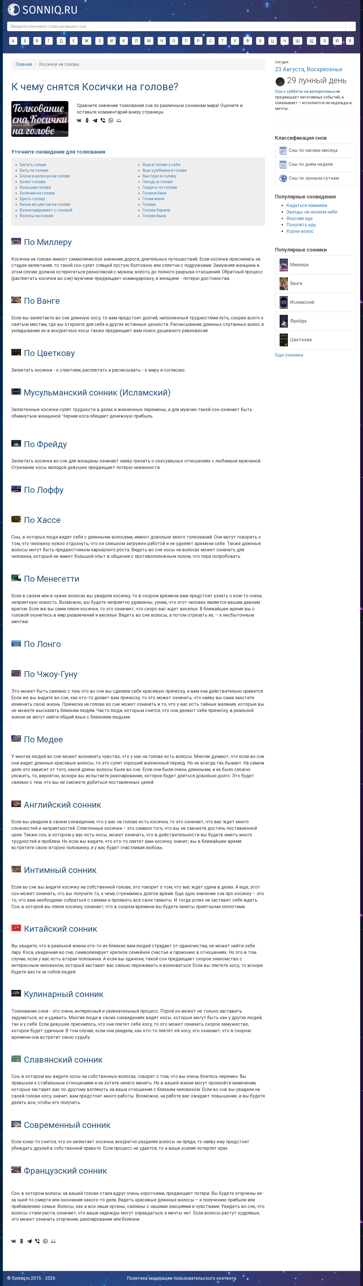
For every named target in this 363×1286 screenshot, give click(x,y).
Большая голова (35, 187)
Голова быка (154, 215)
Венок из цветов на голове (45, 204)
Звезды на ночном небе (311, 212)
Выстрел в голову (159, 176)
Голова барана (156, 210)
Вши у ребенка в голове (165, 170)
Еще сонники (289, 355)
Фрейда (298, 320)
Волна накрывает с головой (46, 210)
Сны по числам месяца (313, 150)
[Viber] (103, 120)
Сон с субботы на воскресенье (305, 91)
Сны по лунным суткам (314, 178)
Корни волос (300, 231)
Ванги (296, 283)
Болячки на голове (37, 193)
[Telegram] (95, 120)
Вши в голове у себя (161, 164)
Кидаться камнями (306, 205)
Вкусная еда (299, 218)
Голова (149, 204)
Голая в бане (154, 193)
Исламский (302, 302)
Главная (24, 64)
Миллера (299, 264)
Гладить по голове (160, 187)
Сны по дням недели (311, 164)
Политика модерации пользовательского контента (181, 1278)
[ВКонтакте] (79, 120)
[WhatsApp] (110, 120)
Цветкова (301, 339)
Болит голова (32, 181)
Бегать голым (33, 164)
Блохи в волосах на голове (45, 176)
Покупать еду (301, 224)
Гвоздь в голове (158, 181)
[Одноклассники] (87, 120)
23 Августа (289, 69)
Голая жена (153, 198)
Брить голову (32, 198)
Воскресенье (324, 69)
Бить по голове (34, 170)
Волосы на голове (37, 215)
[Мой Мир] (118, 120)
